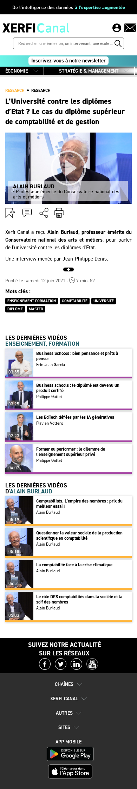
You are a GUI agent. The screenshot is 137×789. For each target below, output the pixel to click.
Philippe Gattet (49, 396)
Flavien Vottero (49, 423)
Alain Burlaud (48, 512)
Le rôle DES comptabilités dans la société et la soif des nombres (79, 599)
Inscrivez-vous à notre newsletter (68, 60)
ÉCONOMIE (16, 71)
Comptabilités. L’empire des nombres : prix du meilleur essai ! (79, 503)
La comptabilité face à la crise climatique (74, 564)
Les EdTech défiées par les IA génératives (75, 417)
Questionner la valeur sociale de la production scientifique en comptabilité (79, 535)
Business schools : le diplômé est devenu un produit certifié (77, 388)
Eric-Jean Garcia (50, 364)
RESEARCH (15, 90)
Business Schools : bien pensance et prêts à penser (77, 356)
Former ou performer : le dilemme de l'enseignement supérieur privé (70, 451)
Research (41, 90)
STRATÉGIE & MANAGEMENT (88, 71)
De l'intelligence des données (68, 7)
